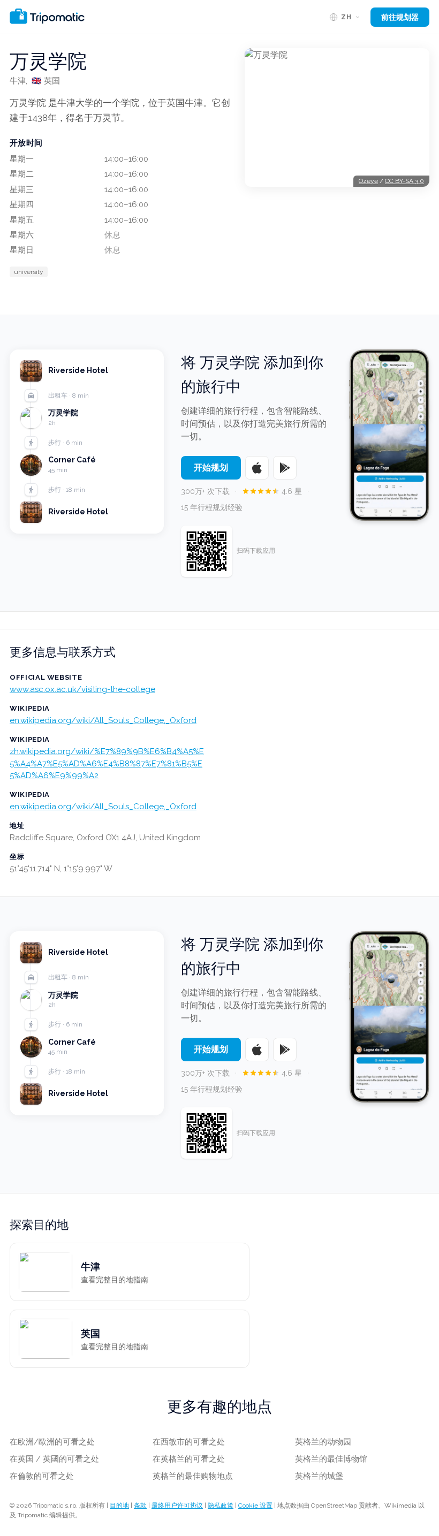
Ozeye (368, 181)
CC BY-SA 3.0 (404, 181)
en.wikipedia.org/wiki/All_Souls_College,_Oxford (103, 720)
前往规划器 (400, 17)
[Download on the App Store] (257, 468)
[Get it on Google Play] (285, 468)
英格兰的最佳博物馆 (331, 1459)
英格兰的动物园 (323, 1442)
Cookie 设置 (255, 1505)
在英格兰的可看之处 (189, 1459)
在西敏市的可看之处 (189, 1442)
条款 (140, 1505)
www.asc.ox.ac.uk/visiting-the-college (82, 689)
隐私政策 (220, 1505)
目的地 (119, 1505)
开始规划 (211, 467)
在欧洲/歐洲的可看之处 (52, 1442)
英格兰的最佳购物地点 (193, 1476)
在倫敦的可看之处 (42, 1476)
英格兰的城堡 (319, 1476)
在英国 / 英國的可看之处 (54, 1459)
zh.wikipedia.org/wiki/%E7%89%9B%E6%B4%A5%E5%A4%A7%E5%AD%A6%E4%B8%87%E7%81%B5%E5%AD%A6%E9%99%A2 (107, 763)
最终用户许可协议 (177, 1505)
